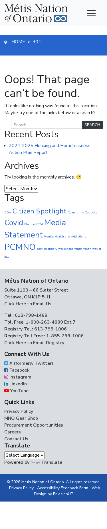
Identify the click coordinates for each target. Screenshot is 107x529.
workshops (65, 249)
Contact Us (16, 439)
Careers (12, 432)
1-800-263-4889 (44, 322)
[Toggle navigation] (91, 13)
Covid (13, 222)
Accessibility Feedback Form (62, 488)
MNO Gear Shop (21, 418)
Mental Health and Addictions (65, 236)
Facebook (18, 370)
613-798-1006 (50, 329)
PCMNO (20, 247)
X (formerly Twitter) (30, 363)
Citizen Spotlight (39, 211)
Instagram (19, 377)
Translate (51, 462)
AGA (7, 212)
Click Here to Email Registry (34, 343)
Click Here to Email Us (27, 304)
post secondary (47, 249)
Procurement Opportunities (33, 425)
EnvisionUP (63, 494)
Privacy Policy (18, 411)
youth (78, 249)
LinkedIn (17, 384)
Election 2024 (33, 224)
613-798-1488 (31, 315)
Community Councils (82, 212)
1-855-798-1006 (64, 336)
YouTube (19, 391)
